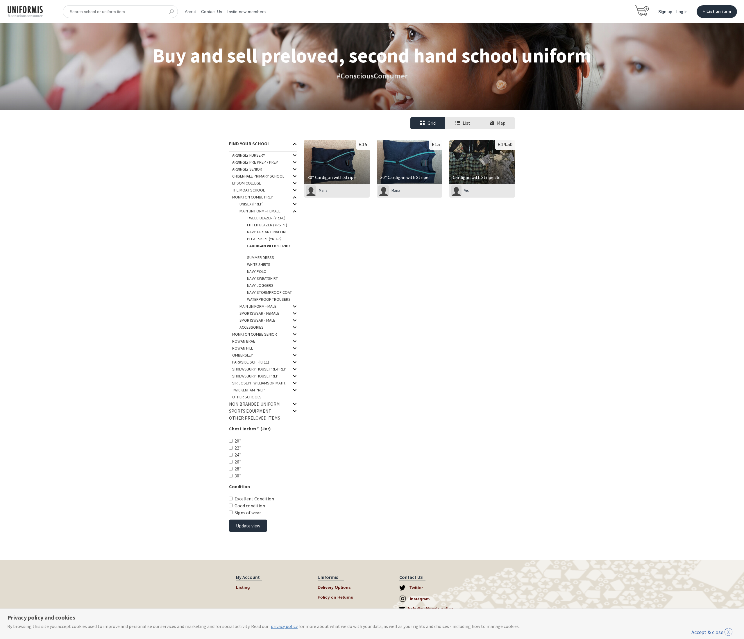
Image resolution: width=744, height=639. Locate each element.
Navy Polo (257, 271)
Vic (466, 190)
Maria (323, 190)
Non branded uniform (254, 404)
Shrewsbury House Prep (255, 376)
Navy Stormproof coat (269, 292)
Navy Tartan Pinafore (267, 232)
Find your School (249, 143)
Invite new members (246, 11)
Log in (682, 11)
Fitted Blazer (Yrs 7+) (267, 225)
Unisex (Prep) (251, 204)
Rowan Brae (243, 341)
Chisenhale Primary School (258, 176)
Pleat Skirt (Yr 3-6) (264, 238)
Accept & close (710, 632)
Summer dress (260, 257)
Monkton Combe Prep (252, 197)
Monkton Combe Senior (254, 334)
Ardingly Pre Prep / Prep (255, 162)
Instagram (419, 599)
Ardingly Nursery (248, 155)
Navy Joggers (260, 285)
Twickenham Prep (248, 390)
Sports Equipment (250, 411)
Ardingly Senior (247, 169)
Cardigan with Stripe (269, 245)
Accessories (251, 327)
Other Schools (247, 397)
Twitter (415, 587)
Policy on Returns (335, 597)
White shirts (258, 264)
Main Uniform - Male (257, 306)
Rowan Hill (242, 348)
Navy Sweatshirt (262, 278)
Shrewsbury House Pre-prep (259, 369)
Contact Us (211, 11)
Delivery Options (334, 587)
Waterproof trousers (269, 299)
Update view (248, 526)
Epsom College (246, 183)
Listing (243, 587)
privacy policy (284, 626)
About (190, 11)
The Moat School (248, 190)
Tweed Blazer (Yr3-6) (266, 218)
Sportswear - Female (259, 313)
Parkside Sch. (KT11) (250, 362)
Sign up (665, 11)
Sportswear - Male (257, 320)
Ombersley (242, 355)
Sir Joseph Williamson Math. (259, 383)
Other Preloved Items (254, 418)
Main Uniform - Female (259, 211)
